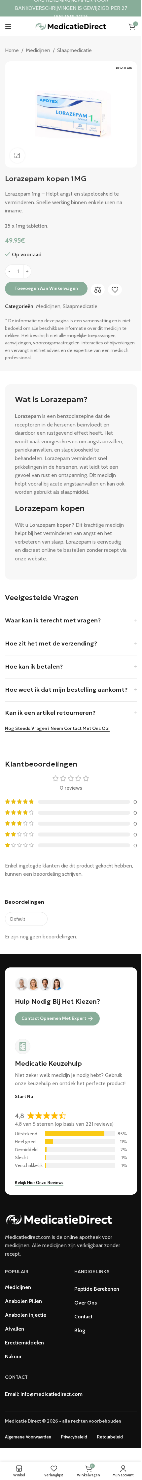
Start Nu (24, 1096)
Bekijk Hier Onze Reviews (39, 1182)
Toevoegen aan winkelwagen (46, 288)
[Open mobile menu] (8, 26)
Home (12, 50)
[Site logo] (71, 26)
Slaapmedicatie (74, 50)
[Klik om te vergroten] (17, 155)
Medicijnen (38, 50)
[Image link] (59, 1219)
